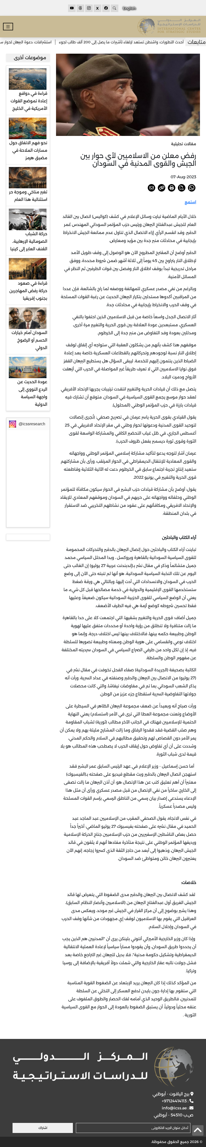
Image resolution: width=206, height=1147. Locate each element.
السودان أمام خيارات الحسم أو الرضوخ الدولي (29, 340)
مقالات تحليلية (183, 143)
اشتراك (42, 1128)
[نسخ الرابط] (161, 188)
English (129, 8)
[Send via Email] (151, 188)
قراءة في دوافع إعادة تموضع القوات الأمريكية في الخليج (29, 101)
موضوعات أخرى (30, 57)
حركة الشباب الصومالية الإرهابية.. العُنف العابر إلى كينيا (28, 241)
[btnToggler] (8, 27)
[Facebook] (106, 8)
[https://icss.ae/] (103, 1066)
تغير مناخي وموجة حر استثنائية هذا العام (28, 196)
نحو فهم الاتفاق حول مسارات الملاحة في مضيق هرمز (28, 150)
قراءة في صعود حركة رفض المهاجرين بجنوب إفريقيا (28, 291)
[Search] (114, 8)
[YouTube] (72, 8)
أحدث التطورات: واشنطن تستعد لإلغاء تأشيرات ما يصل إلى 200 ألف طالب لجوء (136, 42)
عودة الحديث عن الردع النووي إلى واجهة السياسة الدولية (32, 393)
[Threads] (80, 8)
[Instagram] (89, 8)
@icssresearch (32, 424)
